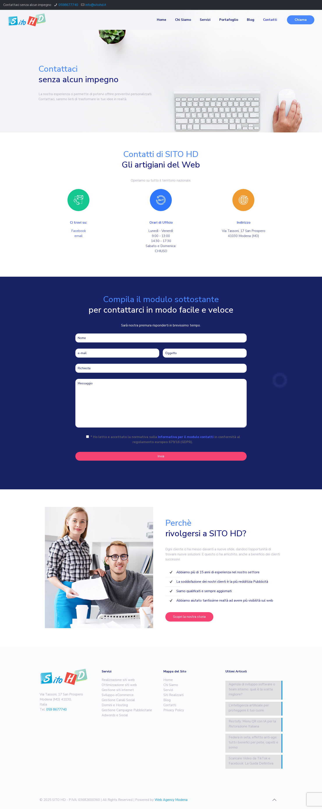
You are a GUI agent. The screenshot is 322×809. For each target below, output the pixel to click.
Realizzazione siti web (118, 680)
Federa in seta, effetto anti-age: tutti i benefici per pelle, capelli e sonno (253, 742)
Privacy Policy (173, 710)
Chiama (301, 20)
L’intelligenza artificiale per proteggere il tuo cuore (249, 708)
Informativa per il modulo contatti (186, 437)
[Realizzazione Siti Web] (27, 20)
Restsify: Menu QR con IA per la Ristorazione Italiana (252, 724)
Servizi (168, 690)
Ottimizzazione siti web (119, 685)
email (78, 236)
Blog (167, 700)
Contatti (169, 705)
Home (168, 680)
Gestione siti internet (118, 690)
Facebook (78, 231)
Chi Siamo (170, 685)
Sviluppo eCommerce (118, 695)
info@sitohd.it (95, 5)
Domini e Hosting (115, 705)
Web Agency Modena (171, 800)
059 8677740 (56, 709)
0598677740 (68, 5)
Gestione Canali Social (118, 700)
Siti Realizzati (173, 695)
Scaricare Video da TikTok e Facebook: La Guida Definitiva (251, 761)
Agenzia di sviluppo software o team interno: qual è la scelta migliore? (252, 689)
